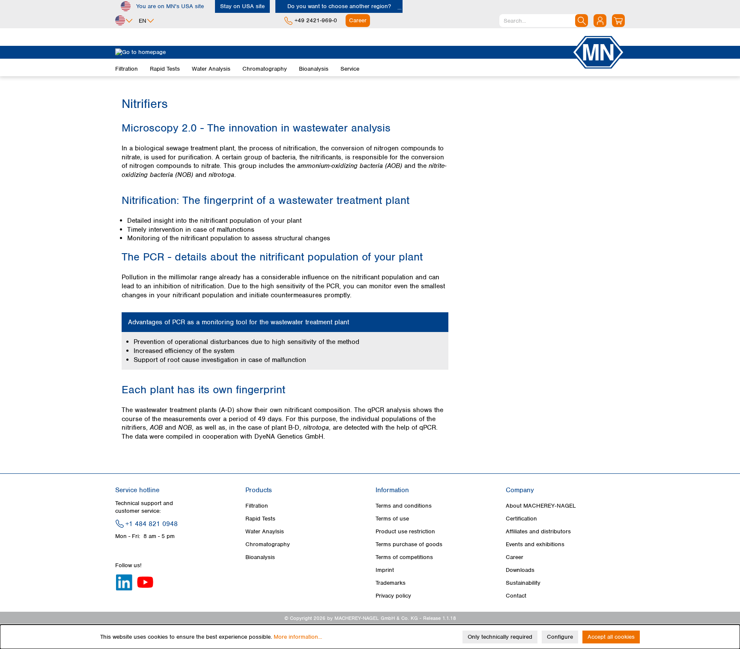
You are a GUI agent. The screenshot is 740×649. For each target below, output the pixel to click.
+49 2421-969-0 (316, 20)
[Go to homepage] (343, 52)
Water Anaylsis (264, 531)
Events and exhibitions (535, 544)
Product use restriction (405, 531)
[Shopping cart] (618, 20)
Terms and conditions (404, 505)
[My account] (600, 20)
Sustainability (523, 582)
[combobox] (543, 20)
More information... (298, 636)
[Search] (581, 20)
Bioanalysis (260, 557)
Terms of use (392, 518)
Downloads (520, 570)
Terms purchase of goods (409, 544)
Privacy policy (393, 595)
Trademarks (391, 582)
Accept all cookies (611, 636)
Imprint (385, 570)
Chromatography (267, 544)
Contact (516, 595)
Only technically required (500, 636)
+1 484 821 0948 (151, 524)
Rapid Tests (260, 518)
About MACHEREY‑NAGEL (541, 505)
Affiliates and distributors (538, 531)
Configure (560, 636)
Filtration (256, 505)
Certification (521, 518)
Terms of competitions (404, 557)
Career (514, 557)
